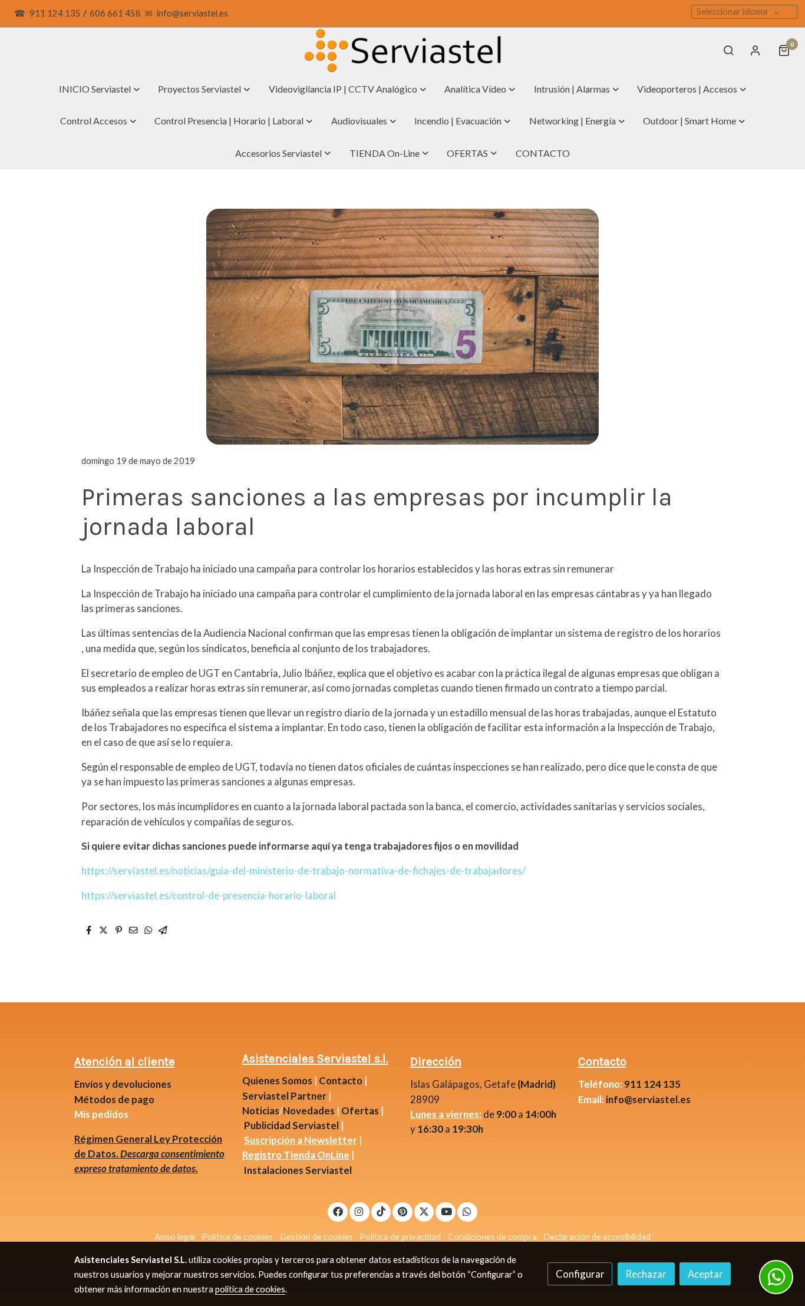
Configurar (580, 1274)
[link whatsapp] (467, 1211)
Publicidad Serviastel (291, 1125)
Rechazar (646, 1274)
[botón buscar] (728, 50)
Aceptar (705, 1274)
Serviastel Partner (284, 1096)
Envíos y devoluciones (122, 1084)
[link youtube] (446, 1211)
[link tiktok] (381, 1211)
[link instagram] (359, 1211)
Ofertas (360, 1110)
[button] (99, 89)
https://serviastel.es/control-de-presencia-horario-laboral (208, 895)
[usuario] (755, 50)
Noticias (260, 1110)
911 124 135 (55, 13)
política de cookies (250, 1289)
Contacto (340, 1080)
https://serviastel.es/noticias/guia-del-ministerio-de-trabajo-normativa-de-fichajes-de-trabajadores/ (303, 870)
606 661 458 (115, 13)
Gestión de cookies (316, 1237)
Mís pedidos (101, 1114)
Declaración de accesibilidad (597, 1237)
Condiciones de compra (492, 1237)
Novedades (309, 1110)
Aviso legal (174, 1237)
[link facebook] (338, 1211)
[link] (402, 50)
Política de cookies (237, 1237)
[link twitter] (424, 1211)
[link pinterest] (403, 1211)
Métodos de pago (114, 1099)
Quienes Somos (277, 1080)
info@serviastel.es (192, 13)
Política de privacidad (400, 1237)
